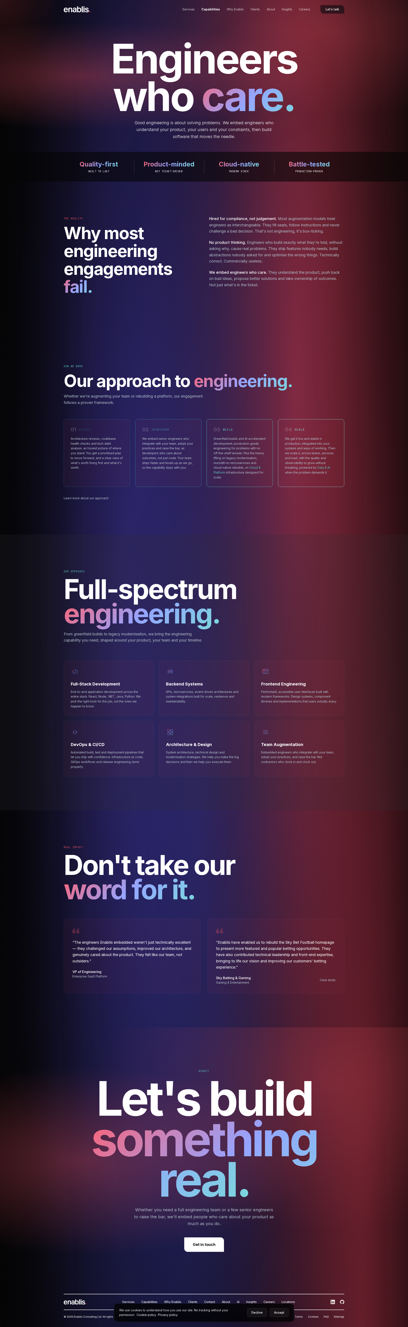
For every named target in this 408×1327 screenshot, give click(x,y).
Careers (304, 9)
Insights (287, 9)
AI (238, 1302)
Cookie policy (147, 1315)
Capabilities (210, 9)
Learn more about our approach (86, 498)
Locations (288, 1302)
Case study (328, 980)
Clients (255, 9)
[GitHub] (342, 1302)
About (271, 9)
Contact (209, 1302)
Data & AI (323, 467)
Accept (279, 1312)
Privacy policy (168, 1315)
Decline (257, 1312)
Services (188, 9)
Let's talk (332, 9)
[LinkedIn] (333, 1302)
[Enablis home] (77, 9)
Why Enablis (235, 9)
